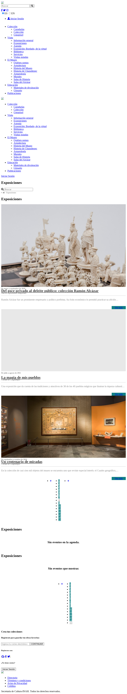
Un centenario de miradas (21, 462)
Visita (10, 37)
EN (13, 13)
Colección (12, 26)
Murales (18, 76)
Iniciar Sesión (17, 18)
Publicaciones (14, 93)
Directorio (12, 677)
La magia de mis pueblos (20, 377)
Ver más (119, 307)
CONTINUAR (37, 644)
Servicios (18, 54)
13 (59, 514)
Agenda (17, 46)
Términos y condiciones (19, 680)
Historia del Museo (23, 68)
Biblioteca (19, 51)
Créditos (11, 686)
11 (59, 508)
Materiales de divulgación (26, 87)
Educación (12, 85)
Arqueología (20, 73)
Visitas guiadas (21, 57)
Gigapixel (18, 35)
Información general (23, 40)
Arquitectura (20, 65)
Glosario (18, 90)
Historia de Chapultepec (25, 71)
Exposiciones (20, 43)
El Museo (12, 60)
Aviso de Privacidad (17, 683)
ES (5, 13)
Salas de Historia (22, 79)
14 (59, 517)
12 (59, 511)
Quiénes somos (21, 62)
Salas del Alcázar (22, 82)
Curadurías (19, 29)
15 (59, 519)
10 (59, 505)
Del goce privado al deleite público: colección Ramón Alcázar (50, 291)
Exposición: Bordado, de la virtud (30, 48)
